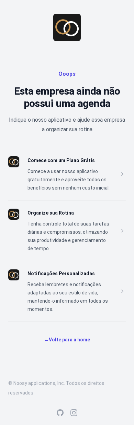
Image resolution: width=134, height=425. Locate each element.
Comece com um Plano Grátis (61, 160)
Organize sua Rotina (50, 213)
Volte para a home (67, 339)
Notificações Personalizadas (61, 273)
